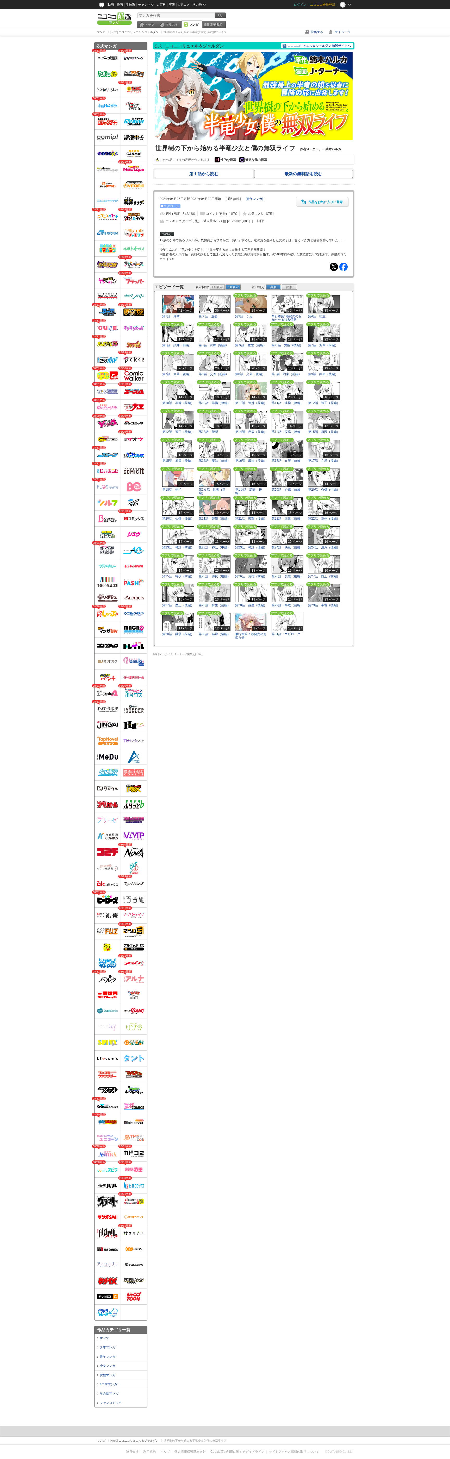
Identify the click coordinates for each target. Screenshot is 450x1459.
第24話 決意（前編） (287, 547)
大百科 (161, 4)
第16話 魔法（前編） (214, 461)
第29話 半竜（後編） (324, 605)
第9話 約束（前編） (287, 374)
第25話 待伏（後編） (214, 576)
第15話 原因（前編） (324, 432)
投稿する (317, 32)
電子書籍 (216, 25)
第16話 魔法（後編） (251, 461)
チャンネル (146, 4)
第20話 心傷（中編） (324, 489)
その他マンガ (109, 1393)
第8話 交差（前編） (214, 374)
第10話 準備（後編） (214, 403)
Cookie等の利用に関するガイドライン (237, 1452)
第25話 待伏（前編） (178, 576)
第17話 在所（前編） (287, 461)
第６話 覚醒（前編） (250, 345)
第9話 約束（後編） (323, 374)
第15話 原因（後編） (178, 461)
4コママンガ (108, 1384)
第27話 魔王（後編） (178, 605)
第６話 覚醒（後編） (287, 345)
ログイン (300, 4)
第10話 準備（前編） (178, 403)
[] (254, 199)
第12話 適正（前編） (324, 403)
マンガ (193, 25)
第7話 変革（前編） (323, 345)
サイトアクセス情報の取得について (294, 1452)
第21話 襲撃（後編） (251, 518)
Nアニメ (184, 4)
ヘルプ (165, 1452)
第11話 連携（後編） (287, 403)
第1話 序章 (171, 316)
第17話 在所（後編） (324, 461)
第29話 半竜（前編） (287, 605)
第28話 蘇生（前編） (214, 605)
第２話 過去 (208, 316)
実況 (172, 4)
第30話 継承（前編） (178, 634)
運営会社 (132, 1452)
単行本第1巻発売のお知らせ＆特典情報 (287, 317)
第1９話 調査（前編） (212, 491)
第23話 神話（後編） (251, 547)
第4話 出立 (317, 316)
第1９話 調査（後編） (248, 491)
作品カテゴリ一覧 (113, 1330)
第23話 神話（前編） (178, 547)
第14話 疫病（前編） (251, 432)
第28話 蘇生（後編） (251, 605)
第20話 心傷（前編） (287, 489)
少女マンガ (107, 1366)
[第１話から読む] (254, 139)
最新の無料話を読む (303, 174)
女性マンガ (107, 1375)
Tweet (334, 267)
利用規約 (149, 1452)
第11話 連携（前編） (251, 403)
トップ (149, 25)
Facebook (343, 267)
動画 (111, 4)
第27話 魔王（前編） (324, 576)
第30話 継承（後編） (214, 634)
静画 (120, 4)
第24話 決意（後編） (324, 547)
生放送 (130, 4)
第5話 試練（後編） (214, 345)
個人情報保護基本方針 (190, 1452)
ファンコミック (111, 1403)
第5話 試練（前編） (177, 345)
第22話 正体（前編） (287, 518)
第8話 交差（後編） (250, 374)
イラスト (172, 25)
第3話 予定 (244, 316)
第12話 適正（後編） (178, 432)
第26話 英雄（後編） (287, 576)
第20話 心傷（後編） (178, 518)
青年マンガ (107, 1357)
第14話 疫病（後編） (287, 432)
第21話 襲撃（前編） (214, 518)
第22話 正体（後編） (324, 518)
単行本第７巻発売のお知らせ (250, 635)
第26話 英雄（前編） (251, 576)
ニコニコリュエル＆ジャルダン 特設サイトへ (319, 46)
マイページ (342, 32)
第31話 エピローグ (286, 634)
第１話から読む (203, 174)
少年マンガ (107, 1347)
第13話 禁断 (208, 432)
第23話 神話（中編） (214, 547)
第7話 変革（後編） (177, 374)
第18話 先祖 (172, 489)
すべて (104, 1338)
